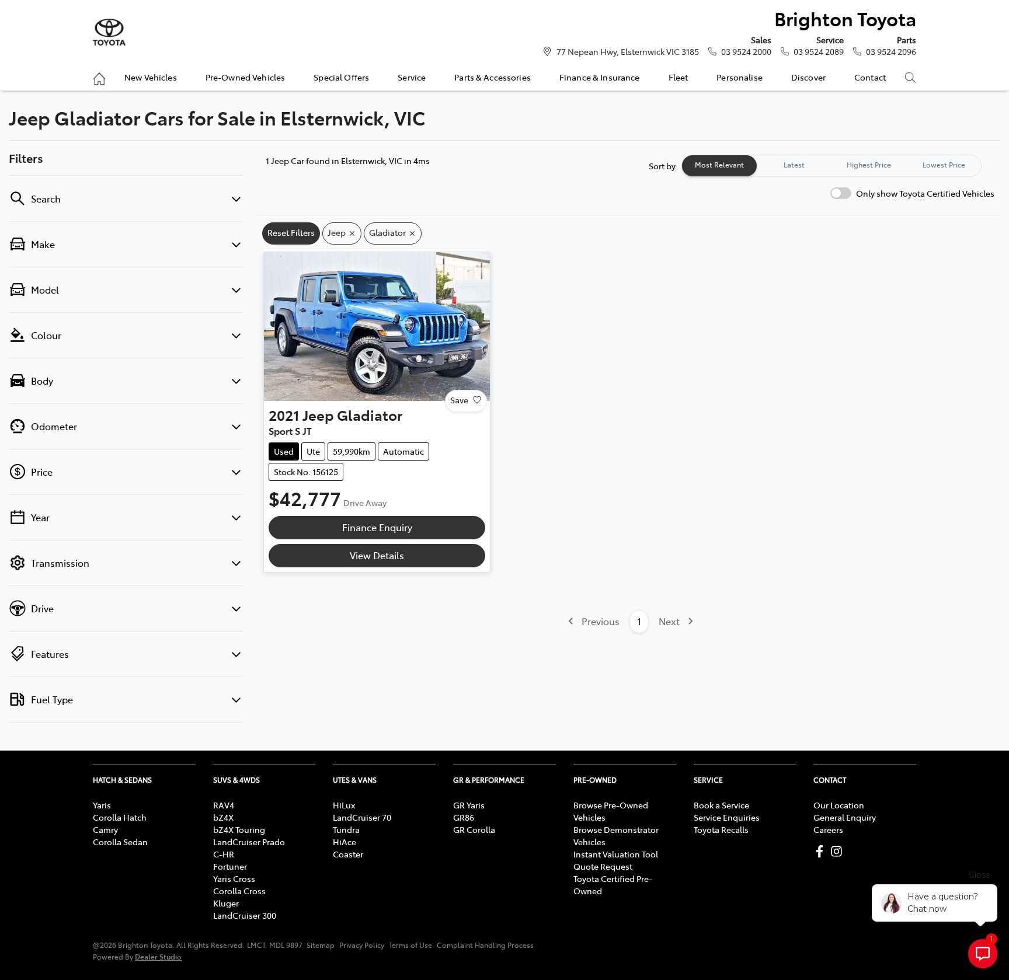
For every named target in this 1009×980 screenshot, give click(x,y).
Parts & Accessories (492, 77)
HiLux (344, 805)
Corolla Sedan (120, 842)
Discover (808, 77)
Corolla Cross (239, 891)
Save (459, 400)
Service (412, 77)
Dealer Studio (158, 956)
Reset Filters (291, 232)
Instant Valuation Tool (615, 854)
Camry (105, 829)
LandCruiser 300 (244, 915)
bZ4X (223, 817)
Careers (828, 829)
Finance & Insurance (599, 77)
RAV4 (223, 805)
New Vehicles (150, 77)
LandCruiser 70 (362, 817)
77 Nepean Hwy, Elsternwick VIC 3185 (627, 51)
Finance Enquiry (377, 527)
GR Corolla (474, 829)
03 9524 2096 (891, 51)
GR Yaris (469, 805)
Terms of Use (410, 945)
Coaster (348, 854)
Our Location (838, 805)
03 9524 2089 (819, 51)
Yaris (102, 805)
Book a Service (721, 805)
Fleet (678, 77)
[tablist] (831, 166)
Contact (870, 77)
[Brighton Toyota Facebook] (821, 851)
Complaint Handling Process (485, 945)
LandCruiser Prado (249, 842)
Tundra (346, 829)
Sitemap (321, 945)
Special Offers (341, 77)
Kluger (226, 903)
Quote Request (602, 866)
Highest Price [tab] (869, 164)
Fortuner (230, 866)
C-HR (223, 854)
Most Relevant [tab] (719, 164)
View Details (377, 555)
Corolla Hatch (120, 817)
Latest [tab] (794, 164)
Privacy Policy (361, 945)
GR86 (463, 817)
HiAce (344, 842)
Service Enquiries (727, 817)
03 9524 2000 (746, 51)
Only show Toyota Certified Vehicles (925, 193)
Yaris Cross (234, 878)
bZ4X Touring (239, 829)
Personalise (739, 77)
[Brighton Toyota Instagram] (838, 851)
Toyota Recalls (721, 829)
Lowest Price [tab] (944, 164)
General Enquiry (844, 817)
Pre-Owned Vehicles (246, 77)
